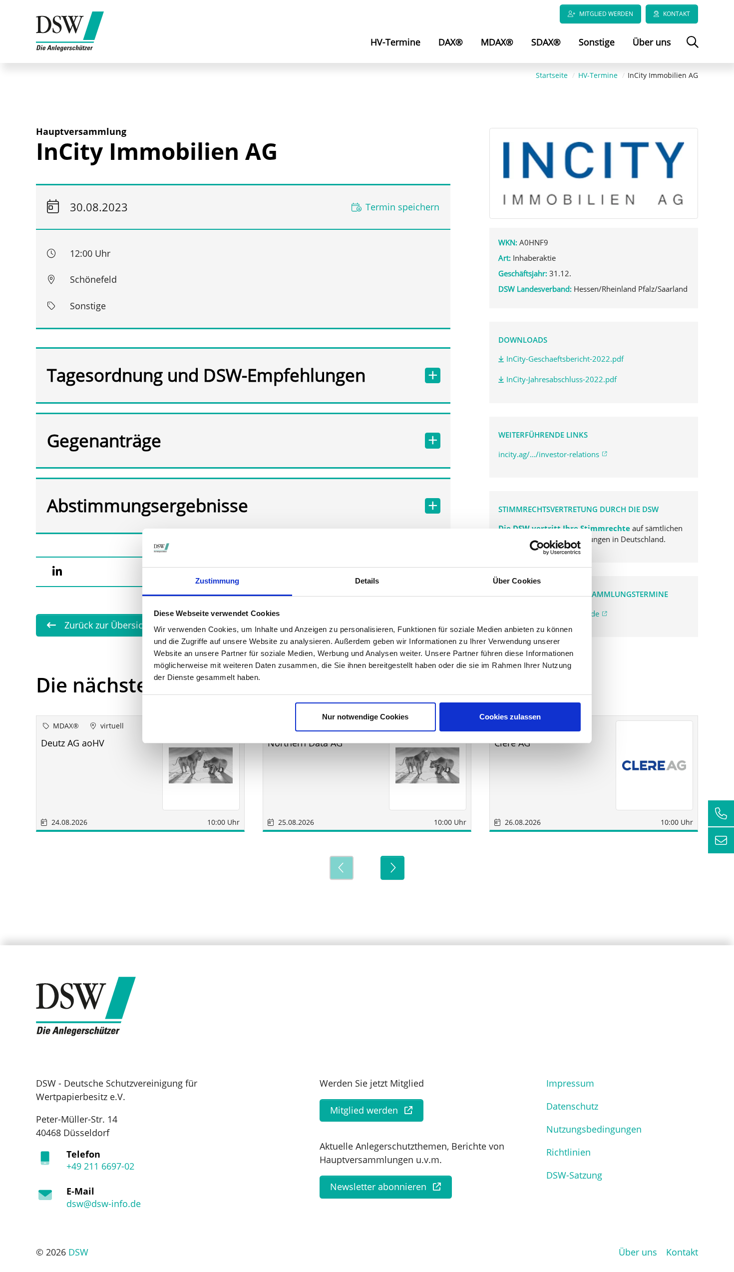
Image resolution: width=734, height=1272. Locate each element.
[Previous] (342, 868)
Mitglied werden (606, 13)
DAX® (450, 42)
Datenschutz (572, 1106)
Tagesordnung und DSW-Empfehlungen (206, 375)
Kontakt (676, 13)
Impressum (570, 1083)
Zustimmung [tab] (217, 581)
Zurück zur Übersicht (106, 625)
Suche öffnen (691, 48)
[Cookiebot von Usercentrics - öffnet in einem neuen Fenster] (537, 548)
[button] (57, 572)
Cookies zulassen (510, 716)
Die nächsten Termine (140, 684)
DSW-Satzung (574, 1175)
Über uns (652, 42)
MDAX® (497, 42)
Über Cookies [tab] (517, 581)
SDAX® (546, 42)
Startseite (552, 75)
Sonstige (597, 42)
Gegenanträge (104, 440)
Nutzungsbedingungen (594, 1129)
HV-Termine (395, 42)
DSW (78, 1252)
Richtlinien (568, 1152)
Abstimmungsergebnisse (147, 505)
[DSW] (86, 1005)
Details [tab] (367, 581)
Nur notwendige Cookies (365, 716)
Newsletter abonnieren (378, 1187)
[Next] (392, 868)
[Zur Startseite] (70, 30)
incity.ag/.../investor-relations (548, 454)
